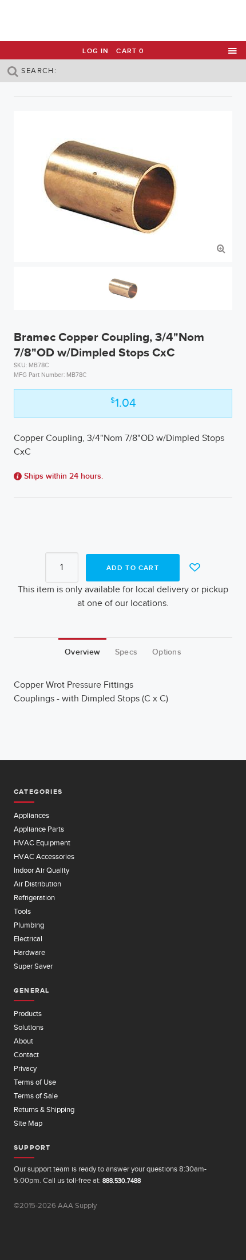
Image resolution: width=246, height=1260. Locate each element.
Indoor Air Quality (41, 870)
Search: (38, 70)
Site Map (28, 1123)
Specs (126, 651)
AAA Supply (123, 21)
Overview (82, 651)
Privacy (25, 1068)
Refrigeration (34, 897)
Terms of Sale (36, 1096)
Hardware (29, 952)
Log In (95, 51)
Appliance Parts (39, 829)
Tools (22, 911)
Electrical (28, 938)
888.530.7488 (121, 1180)
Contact (26, 1054)
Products (28, 1013)
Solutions (28, 1027)
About (23, 1041)
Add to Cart (132, 568)
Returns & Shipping (44, 1109)
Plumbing (29, 925)
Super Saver (33, 966)
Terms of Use (35, 1082)
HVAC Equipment (42, 842)
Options (166, 651)
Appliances (31, 815)
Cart (130, 51)
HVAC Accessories (44, 856)
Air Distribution (37, 884)
